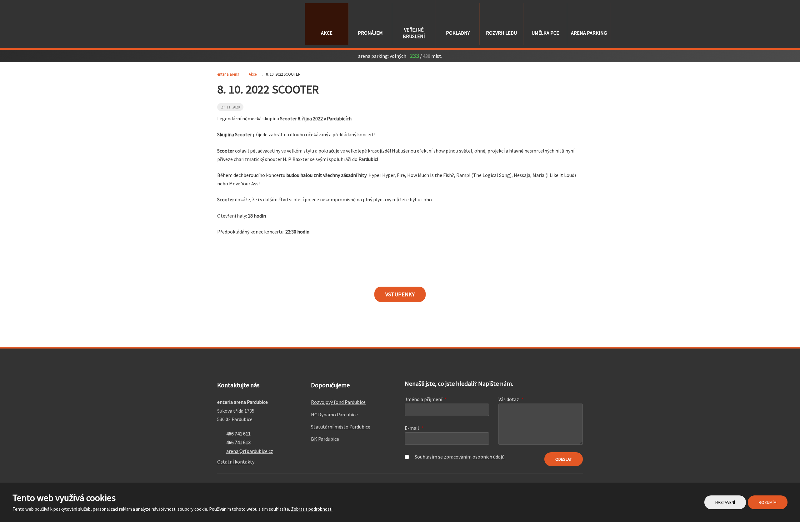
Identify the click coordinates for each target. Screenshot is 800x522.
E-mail (414, 428)
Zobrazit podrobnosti (311, 509)
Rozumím (768, 502)
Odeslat (563, 459)
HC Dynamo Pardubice (334, 414)
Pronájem (370, 33)
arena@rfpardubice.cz (249, 451)
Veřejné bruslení (414, 33)
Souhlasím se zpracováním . (460, 457)
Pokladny (458, 33)
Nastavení (725, 502)
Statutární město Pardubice (340, 427)
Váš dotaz (510, 399)
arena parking (589, 33)
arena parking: (373, 56)
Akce (326, 33)
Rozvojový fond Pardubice (338, 402)
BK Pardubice (325, 439)
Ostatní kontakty (235, 462)
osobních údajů (488, 457)
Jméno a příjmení (426, 399)
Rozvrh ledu (501, 33)
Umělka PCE (545, 33)
